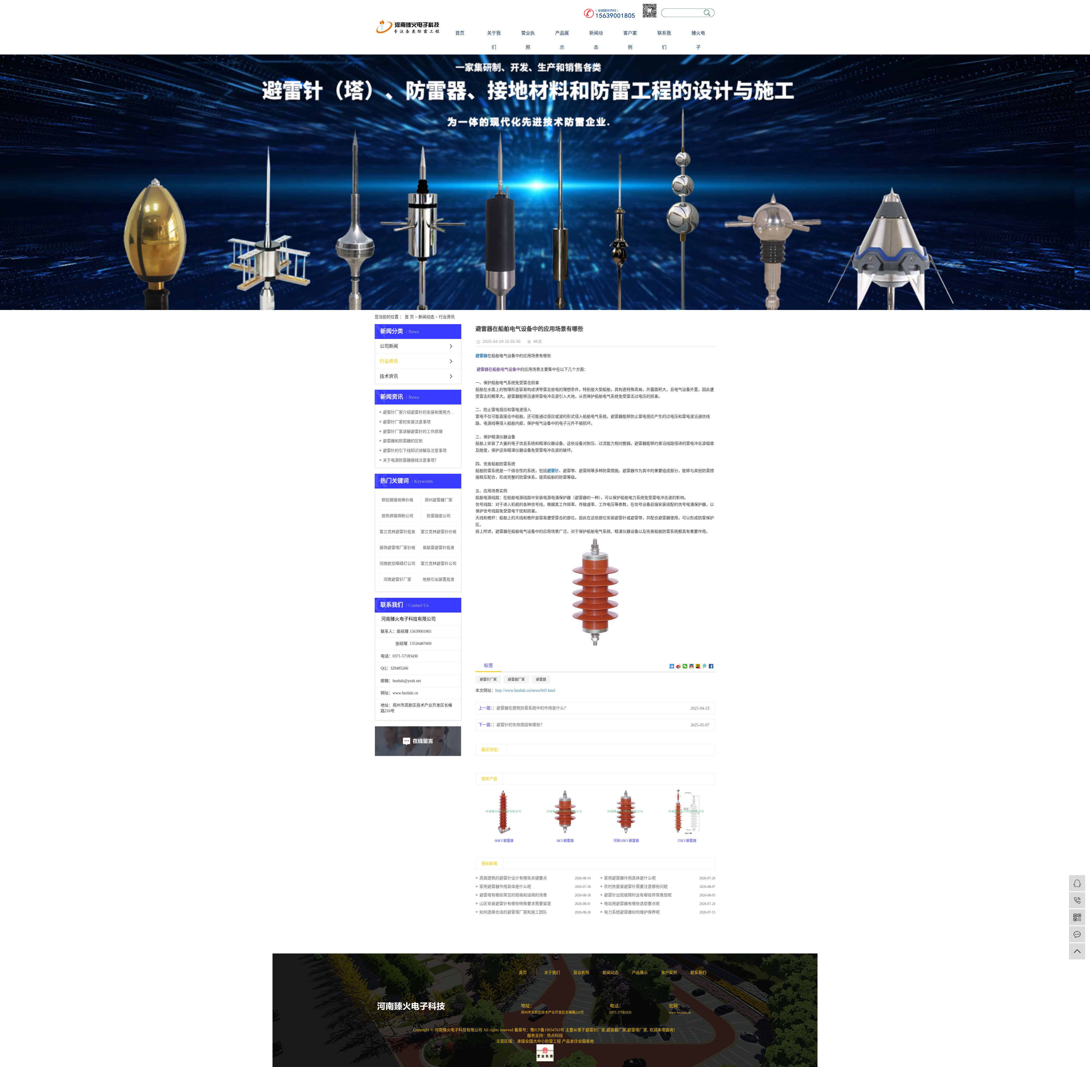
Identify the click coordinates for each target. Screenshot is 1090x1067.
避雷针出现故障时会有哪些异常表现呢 (638, 895)
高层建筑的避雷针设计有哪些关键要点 (513, 878)
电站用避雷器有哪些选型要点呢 (632, 904)
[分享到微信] (685, 666)
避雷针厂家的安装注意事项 (407, 422)
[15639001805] (1077, 900)
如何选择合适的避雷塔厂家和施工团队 (513, 912)
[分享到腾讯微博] (704, 666)
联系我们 (664, 40)
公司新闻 (389, 346)
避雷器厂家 (516, 680)
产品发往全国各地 (578, 1041)
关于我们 (494, 40)
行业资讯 (447, 317)
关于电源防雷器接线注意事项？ (411, 460)
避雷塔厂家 (637, 1030)
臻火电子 (698, 40)
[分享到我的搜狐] (698, 666)
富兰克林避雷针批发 (397, 532)
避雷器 (541, 680)
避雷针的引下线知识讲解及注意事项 (415, 450)
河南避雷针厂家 (397, 579)
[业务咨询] (1077, 883)
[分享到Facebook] (711, 666)
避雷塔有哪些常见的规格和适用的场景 (513, 895)
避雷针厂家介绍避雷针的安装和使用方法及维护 (420, 412)
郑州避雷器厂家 (438, 500)
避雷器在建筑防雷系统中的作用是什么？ (532, 708)
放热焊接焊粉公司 (397, 516)
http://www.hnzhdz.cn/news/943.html (525, 690)
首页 (459, 33)
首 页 (409, 317)
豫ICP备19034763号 (547, 1030)
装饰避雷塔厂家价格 (397, 548)
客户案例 (630, 40)
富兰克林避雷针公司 (438, 563)
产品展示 (562, 40)
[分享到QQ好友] (691, 666)
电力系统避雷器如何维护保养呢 (632, 912)
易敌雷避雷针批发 (438, 548)
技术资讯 (389, 376)
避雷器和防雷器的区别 (403, 441)
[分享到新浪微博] (678, 666)
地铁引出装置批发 (438, 579)
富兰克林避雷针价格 (438, 532)
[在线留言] (1077, 934)
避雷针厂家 (488, 680)
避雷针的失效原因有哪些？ (520, 725)
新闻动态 (596, 40)
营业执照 (528, 40)
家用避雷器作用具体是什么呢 (630, 878)
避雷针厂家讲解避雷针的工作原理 (413, 431)
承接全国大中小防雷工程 (539, 1041)
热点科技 (555, 1036)
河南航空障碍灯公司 (397, 563)
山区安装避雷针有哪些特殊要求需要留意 (515, 904)
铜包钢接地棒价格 (397, 500)
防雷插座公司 (438, 516)
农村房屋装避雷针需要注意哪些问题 (636, 886)
